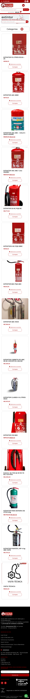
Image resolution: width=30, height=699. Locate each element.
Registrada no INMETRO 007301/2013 (16, 690)
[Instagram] (27, 1)
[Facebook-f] (2, 683)
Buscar (26, 9)
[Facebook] (25, 1)
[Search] (27, 22)
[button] (23, 5)
